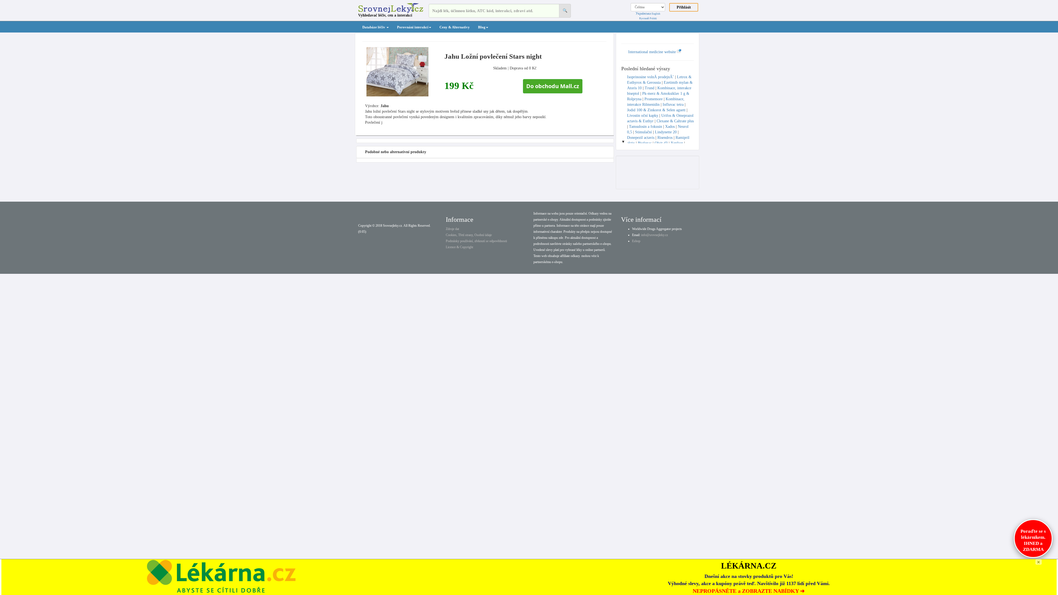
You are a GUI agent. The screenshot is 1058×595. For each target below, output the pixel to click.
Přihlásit (684, 7)
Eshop (636, 241)
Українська (643, 13)
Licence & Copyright (459, 247)
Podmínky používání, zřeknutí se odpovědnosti (476, 241)
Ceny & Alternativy (454, 27)
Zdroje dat (452, 229)
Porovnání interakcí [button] (412, 27)
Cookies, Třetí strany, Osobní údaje (469, 235)
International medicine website (652, 52)
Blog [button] (481, 27)
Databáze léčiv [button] (374, 27)
